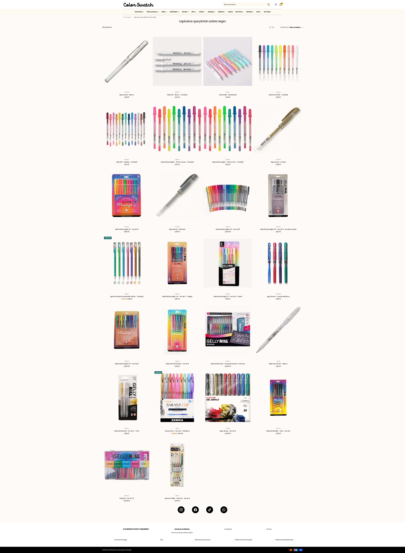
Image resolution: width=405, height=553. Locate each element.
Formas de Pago (120, 540)
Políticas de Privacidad (243, 540)
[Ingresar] (276, 4)
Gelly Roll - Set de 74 (126, 498)
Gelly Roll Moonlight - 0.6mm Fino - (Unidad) (228, 162)
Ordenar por (284, 27)
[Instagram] (181, 509)
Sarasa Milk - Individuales (228, 95)
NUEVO (230, 12)
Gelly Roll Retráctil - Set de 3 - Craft (126, 431)
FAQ (161, 540)
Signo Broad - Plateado (177, 229)
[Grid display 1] (270, 27)
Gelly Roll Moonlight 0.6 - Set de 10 (127, 364)
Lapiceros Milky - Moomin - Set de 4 (177, 498)
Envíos (269, 529)
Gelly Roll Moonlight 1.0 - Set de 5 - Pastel (227, 296)
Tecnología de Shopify (123, 550)
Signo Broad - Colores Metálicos (278, 296)
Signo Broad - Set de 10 (228, 431)
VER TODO (267, 12)
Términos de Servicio (202, 540)
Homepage (127, 17)
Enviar (269, 4)
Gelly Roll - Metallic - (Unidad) (126, 162)
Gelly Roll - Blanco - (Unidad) (177, 95)
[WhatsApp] (223, 509)
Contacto (228, 529)
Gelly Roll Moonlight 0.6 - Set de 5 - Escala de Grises (278, 229)
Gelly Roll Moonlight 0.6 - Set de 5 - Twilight (177, 296)
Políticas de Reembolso (284, 540)
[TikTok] (209, 509)
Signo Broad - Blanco (126, 95)
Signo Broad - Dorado (278, 162)
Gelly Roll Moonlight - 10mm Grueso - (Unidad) (177, 162)
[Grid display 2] (273, 27)
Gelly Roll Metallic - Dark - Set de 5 (278, 431)
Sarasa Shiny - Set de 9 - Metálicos (177, 431)
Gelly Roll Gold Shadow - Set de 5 (177, 364)
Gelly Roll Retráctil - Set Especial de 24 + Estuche (228, 364)
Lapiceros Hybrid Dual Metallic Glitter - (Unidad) (126, 296)
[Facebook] (195, 509)
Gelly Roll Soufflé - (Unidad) (278, 95)
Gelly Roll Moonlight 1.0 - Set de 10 (126, 229)
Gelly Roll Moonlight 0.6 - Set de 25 (228, 229)
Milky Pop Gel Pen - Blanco (278, 364)
